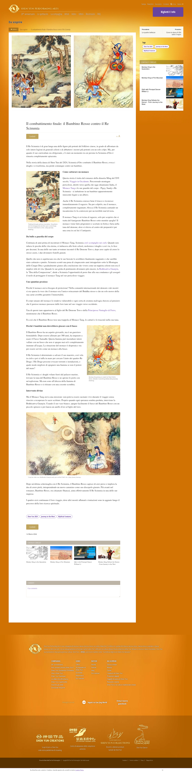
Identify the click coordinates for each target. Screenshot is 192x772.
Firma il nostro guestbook (122, 702)
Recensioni (90, 14)
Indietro (14, 29)
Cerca (174, 4)
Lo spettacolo (42, 14)
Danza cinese (112, 664)
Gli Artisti (79, 672)
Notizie (94, 661)
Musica (109, 667)
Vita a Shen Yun (57, 673)
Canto (109, 670)
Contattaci (166, 4)
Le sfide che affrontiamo (59, 679)
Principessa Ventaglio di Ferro (101, 310)
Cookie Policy (79, 770)
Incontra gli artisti (57, 685)
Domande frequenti (58, 687)
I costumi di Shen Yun (114, 673)
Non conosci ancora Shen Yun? (62, 667)
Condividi (32, 136)
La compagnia (56, 14)
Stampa (143, 4)
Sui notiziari (80, 678)
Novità (93, 664)
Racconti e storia (113, 682)
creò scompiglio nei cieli (95, 242)
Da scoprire (158, 4)
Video (74, 14)
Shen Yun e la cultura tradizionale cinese (121, 685)
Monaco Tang (69, 188)
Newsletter (150, 4)
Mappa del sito (149, 760)
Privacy (142, 760)
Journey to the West (48, 516)
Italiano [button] (179, 4)
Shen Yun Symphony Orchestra (62, 670)
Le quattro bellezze (148, 32)
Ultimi (81, 14)
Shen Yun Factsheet (58, 676)
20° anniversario (28, 14)
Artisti (67, 14)
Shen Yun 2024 (33, 516)
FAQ (99, 14)
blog (92, 670)
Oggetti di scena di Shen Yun (117, 679)
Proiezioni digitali (113, 676)
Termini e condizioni (134, 760)
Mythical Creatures (64, 516)
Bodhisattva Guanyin (108, 268)
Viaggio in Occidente (79, 181)
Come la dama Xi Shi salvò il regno (173, 33)
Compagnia (55, 661)
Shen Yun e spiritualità (59, 682)
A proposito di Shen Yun (81, 668)
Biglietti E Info (168, 12)
